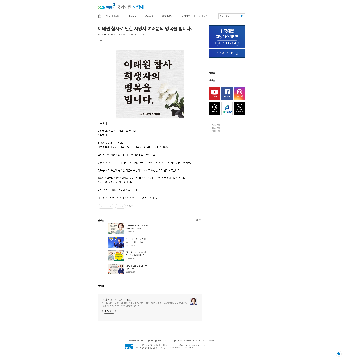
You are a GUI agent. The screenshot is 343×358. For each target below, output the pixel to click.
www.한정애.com (136, 340)
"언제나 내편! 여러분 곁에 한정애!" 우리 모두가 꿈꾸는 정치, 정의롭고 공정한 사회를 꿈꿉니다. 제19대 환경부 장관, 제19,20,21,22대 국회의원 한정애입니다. (145, 304)
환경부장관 (167, 16)
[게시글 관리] (111, 206)
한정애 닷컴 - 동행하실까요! (121, 6)
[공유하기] (108, 206)
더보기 (199, 220)
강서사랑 (149, 16)
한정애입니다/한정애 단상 (107, 34)
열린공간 (203, 16)
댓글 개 (101, 286)
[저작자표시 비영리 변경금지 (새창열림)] (129, 206)
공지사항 (185, 16)
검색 (242, 16)
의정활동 (132, 16)
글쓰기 (211, 340)
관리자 (201, 340)
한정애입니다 (113, 16)
